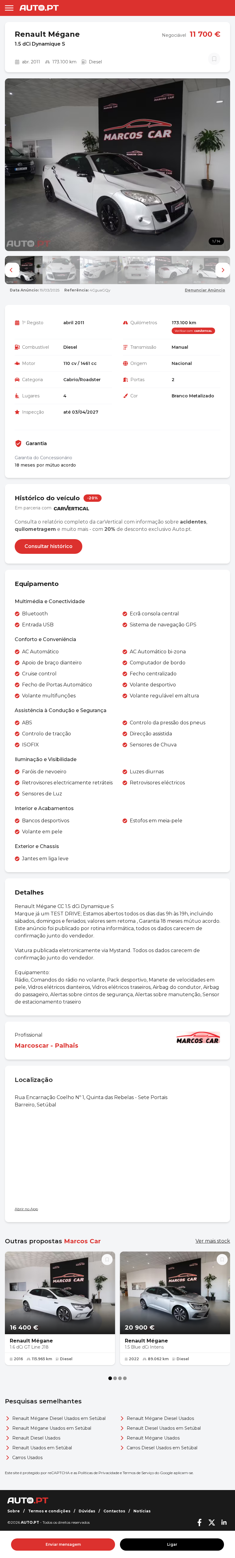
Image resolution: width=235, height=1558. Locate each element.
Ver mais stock (213, 1241)
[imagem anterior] (12, 270)
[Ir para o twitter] (211, 1522)
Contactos (114, 1511)
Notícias (142, 1511)
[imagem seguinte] (222, 270)
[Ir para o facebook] (199, 1522)
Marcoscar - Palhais (46, 1045)
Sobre (13, 1511)
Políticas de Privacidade (98, 1472)
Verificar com (184, 330)
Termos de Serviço (138, 1472)
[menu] (9, 8)
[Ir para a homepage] (39, 8)
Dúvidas (87, 1511)
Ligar (172, 1544)
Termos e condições (49, 1511)
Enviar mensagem (63, 1544)
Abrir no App (26, 1209)
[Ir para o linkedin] (224, 1522)
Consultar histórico (48, 546)
